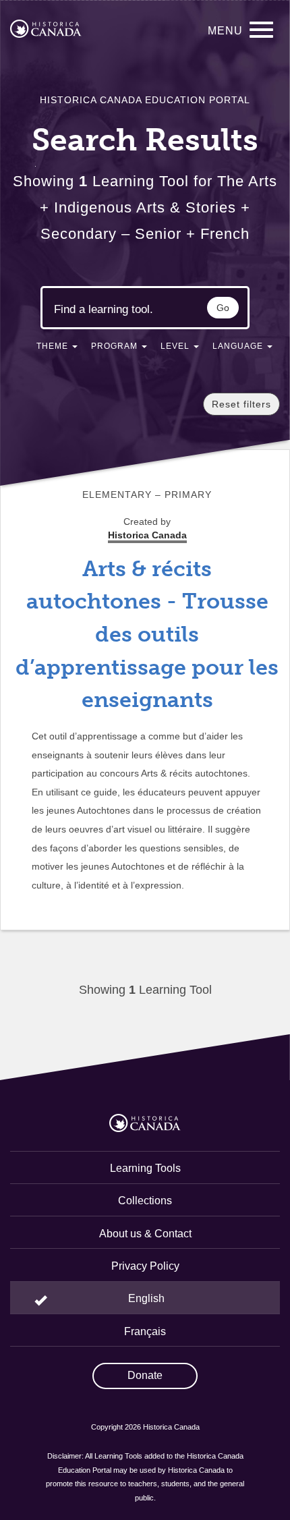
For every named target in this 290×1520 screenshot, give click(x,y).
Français (145, 1331)
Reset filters (241, 404)
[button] (57, 348)
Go (222, 307)
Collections (145, 1200)
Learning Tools (145, 1168)
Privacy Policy (145, 1266)
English (146, 1298)
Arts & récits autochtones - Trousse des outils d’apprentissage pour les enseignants (147, 634)
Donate (145, 1375)
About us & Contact (145, 1233)
